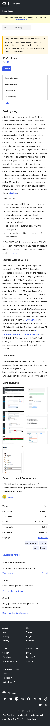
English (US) (43, 537)
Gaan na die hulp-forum (12, 591)
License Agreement (30, 334)
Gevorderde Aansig (11, 555)
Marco (10, 62)
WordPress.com (10, 669)
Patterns (30, 641)
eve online (34, 543)
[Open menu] (46, 3)
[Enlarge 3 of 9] (21, 414)
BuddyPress (9, 682)
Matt (5, 673)
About (5, 628)
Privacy (5, 641)
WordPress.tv (9, 661)
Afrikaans (12, 693)
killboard (43, 548)
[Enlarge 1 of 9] (21, 390)
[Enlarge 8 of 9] (44, 417)
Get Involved (32, 648)
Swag (30, 661)
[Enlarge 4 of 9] (21, 426)
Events (29, 653)
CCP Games (31, 320)
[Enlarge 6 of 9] (21, 449)
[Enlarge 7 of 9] (44, 390)
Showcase (31, 628)
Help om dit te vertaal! (25, 19)
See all (45, 573)
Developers (7, 657)
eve (26, 543)
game (36, 548)
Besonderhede (11, 78)
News (5, 632)
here (15, 253)
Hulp (7, 103)
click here (13, 193)
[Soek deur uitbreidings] (28, 27)
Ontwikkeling (10, 96)
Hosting (5, 636)
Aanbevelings (11, 84)
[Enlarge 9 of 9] (44, 434)
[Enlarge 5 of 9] (21, 439)
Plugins (29, 636)
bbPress (7, 678)
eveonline (43, 543)
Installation (10, 90)
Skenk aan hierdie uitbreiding (15, 613)
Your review (7, 573)
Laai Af (7, 69)
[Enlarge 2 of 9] (21, 399)
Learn (4, 648)
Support (5, 653)
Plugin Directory (8, 11)
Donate (30, 657)
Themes (29, 632)
